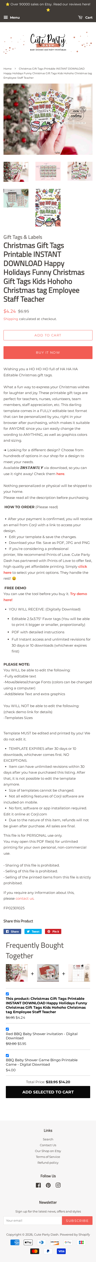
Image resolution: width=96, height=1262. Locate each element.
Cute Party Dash (46, 1234)
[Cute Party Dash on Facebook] (38, 1186)
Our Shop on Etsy (48, 1151)
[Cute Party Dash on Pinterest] (48, 1186)
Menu (14, 17)
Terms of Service (48, 1157)
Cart (88, 17)
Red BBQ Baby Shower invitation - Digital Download (42, 1036)
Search (48, 1139)
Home (7, 68)
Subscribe (77, 1221)
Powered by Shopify (75, 1234)
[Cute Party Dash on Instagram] (58, 1186)
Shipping (10, 319)
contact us (25, 898)
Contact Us (48, 1145)
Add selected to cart (48, 1091)
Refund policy (48, 1162)
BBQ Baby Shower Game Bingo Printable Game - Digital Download (42, 1062)
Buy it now (48, 352)
